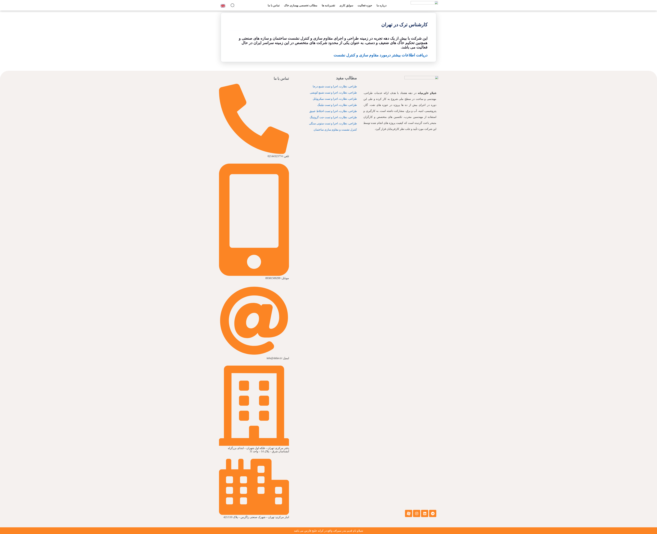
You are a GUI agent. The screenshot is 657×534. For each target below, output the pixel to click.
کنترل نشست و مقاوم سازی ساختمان (335, 129)
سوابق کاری (346, 5)
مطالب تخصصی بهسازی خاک (300, 5)
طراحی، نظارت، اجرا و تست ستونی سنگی (333, 123)
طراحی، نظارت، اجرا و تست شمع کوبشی (333, 92)
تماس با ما (274, 5)
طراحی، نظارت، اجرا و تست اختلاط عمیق (333, 111)
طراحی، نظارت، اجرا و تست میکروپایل (335, 98)
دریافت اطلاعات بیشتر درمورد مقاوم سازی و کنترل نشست (381, 55)
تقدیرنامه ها (328, 5)
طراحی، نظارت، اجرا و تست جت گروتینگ (333, 117)
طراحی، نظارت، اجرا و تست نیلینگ (337, 104)
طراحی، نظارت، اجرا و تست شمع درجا (335, 86)
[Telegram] (432, 513)
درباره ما (382, 5)
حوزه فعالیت (365, 5)
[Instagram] (416, 513)
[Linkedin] (424, 513)
